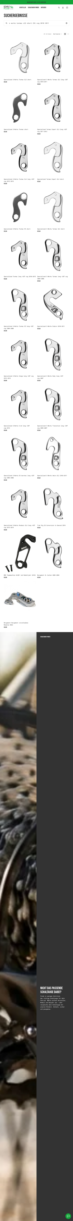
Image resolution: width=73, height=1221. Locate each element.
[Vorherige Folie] (2, 2)
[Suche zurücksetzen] (66, 23)
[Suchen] (59, 7)
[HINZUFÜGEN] (33, 75)
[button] (57, 34)
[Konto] (63, 7)
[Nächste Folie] (71, 2)
